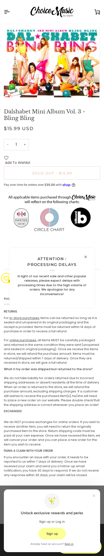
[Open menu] (11, 12)
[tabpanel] (52, 393)
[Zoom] (13, 92)
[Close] (87, 256)
